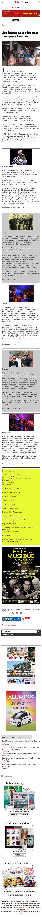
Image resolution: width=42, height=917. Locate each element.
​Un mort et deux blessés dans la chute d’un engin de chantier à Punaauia (21, 748)
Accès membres (6, 911)
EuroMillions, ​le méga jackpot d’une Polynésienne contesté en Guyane (21, 742)
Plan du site (16, 911)
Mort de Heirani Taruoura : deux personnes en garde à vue (19, 765)
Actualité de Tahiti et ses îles (17, 8)
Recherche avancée (9, 635)
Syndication (27, 911)
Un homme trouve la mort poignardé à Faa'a (19, 754)
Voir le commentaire (9, 625)
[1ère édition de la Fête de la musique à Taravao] (21, 41)
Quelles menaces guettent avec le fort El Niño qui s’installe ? (21, 759)
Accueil (4, 8)
